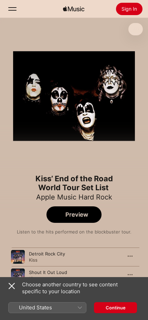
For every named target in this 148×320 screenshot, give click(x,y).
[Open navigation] (12, 8)
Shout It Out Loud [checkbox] (48, 272)
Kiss (33, 260)
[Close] (12, 286)
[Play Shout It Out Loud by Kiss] (18, 275)
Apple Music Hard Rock (74, 197)
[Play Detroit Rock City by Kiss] (18, 257)
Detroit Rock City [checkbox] (47, 253)
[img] (73, 9)
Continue (116, 307)
